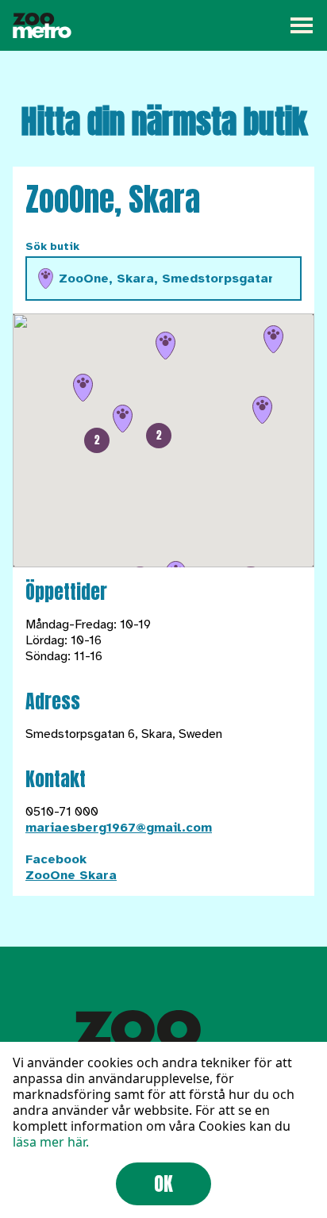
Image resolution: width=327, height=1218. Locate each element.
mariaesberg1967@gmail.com (118, 828)
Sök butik (52, 246)
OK (163, 1184)
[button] (97, 440)
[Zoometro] (42, 25)
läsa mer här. (51, 1142)
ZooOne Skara (71, 875)
